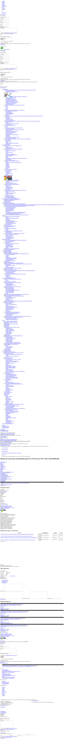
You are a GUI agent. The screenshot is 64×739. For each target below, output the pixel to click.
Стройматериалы (5, 669)
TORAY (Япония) (9, 232)
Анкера (7, 217)
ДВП (7, 107)
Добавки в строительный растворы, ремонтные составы (15, 129)
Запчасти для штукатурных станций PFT (12, 405)
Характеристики (3, 476)
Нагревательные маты (9, 314)
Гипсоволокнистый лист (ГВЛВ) (11, 99)
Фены (7, 419)
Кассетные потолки (9, 186)
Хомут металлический (9, 346)
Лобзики (7, 414)
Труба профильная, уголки (10, 120)
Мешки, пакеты (8, 365)
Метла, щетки (8, 398)
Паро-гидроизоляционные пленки (11, 221)
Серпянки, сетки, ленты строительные (12, 102)
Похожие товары (3, 478)
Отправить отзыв (3, 599)
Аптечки (7, 384)
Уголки (7, 194)
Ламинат (7, 164)
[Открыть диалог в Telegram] (7, 49)
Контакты (3, 9)
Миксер (7, 415)
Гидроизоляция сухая (9, 241)
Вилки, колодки (8, 275)
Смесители (8, 310)
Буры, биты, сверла (9, 360)
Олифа (7, 156)
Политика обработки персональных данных (38, 704)
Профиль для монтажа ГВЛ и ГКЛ (11, 101)
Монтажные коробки (9, 259)
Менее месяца (4, 581)
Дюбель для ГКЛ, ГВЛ (9, 329)
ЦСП (7, 105)
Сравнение (7, 608)
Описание (2, 475)
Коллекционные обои (9, 175)
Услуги (3, 3)
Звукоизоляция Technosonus (10, 90)
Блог (1, 438)
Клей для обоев (8, 170)
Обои (7, 174)
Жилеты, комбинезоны (9, 385)
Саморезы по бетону (9, 341)
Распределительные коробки (10, 260)
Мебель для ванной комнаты (10, 307)
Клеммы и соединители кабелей (11, 257)
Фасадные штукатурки (9, 238)
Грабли (7, 395)
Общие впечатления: (26, 598)
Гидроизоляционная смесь (10, 128)
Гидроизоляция (8, 159)
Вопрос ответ (4, 6)
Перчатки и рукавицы (9, 389)
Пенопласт (7, 211)
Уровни (7, 356)
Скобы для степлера (9, 370)
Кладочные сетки (9, 117)
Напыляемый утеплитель (10, 210)
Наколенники (8, 388)
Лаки (7, 153)
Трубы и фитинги (9, 285)
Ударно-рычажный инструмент (11, 375)
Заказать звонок (2, 14)
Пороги (7, 168)
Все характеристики (3, 492)
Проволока (8, 118)
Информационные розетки (10, 265)
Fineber (7, 227)
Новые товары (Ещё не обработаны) (8, 678)
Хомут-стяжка (8, 348)
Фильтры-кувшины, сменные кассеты (12, 319)
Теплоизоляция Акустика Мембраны (8, 672)
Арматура (7, 116)
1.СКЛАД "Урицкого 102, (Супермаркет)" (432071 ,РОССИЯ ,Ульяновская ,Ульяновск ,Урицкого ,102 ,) (17, 534)
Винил (7, 161)
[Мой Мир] (3, 510)
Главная (3, 1)
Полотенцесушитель (9, 298)
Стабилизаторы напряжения (10, 273)
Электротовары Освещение (6, 674)
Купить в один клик (11, 729)
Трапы (7, 293)
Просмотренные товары (4, 663)
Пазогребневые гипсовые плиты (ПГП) (12, 123)
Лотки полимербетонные (10, 113)
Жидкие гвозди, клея (9, 182)
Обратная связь (2, 711)
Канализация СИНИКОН (10, 290)
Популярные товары (5, 682)
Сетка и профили (9, 236)
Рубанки (7, 418)
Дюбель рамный (8, 331)
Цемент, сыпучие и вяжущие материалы (12, 134)
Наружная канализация (9, 291)
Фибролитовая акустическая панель (11, 91)
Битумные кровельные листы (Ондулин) (12, 243)
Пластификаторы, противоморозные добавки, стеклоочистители (16, 158)
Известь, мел (8, 140)
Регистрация (4, 12)
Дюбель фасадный (9, 333)
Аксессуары (2, 477)
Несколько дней (4, 580)
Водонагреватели (9, 296)
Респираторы (8, 390)
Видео (1, 481)
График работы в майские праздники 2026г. (7, 434)
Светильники (8, 189)
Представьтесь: (50, 598)
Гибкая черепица (8, 245)
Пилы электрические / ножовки (11, 417)
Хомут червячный (9, 347)
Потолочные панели (9, 188)
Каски (7, 387)
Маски (7, 381)
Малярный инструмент (9, 373)
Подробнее (2, 607)
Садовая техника (8, 422)
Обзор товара (2, 472)
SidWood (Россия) (9, 231)
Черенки (7, 402)
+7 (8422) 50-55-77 (3, 712)
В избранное (2, 609)
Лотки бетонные (8, 111)
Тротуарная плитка (9, 124)
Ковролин (7, 163)
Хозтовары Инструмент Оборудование (8, 677)
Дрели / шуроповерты (9, 410)
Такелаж (7, 400)
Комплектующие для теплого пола (11, 313)
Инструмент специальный (10, 406)
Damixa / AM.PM (8, 303)
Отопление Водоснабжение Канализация (8, 675)
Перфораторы (8, 416)
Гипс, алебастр (8, 139)
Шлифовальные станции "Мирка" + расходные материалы (15, 408)
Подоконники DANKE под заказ (11, 197)
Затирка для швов (9, 130)
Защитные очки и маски (10, 386)
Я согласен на (9, 32)
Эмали (7, 151)
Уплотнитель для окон (9, 195)
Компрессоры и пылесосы (10, 412)
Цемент (7, 142)
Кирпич (7, 122)
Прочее (7, 368)
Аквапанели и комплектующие (11, 97)
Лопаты (7, 397)
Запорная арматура (9, 283)
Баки (7, 279)
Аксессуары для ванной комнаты (11, 304)
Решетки (7, 115)
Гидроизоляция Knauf (9, 98)
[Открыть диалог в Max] (5, 49)
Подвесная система (9, 187)
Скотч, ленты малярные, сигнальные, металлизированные (15, 371)
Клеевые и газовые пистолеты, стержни (12, 411)
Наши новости (2, 429)
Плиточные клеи (8, 133)
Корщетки (7, 362)
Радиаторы (7, 299)
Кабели (7, 256)
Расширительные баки (9, 300)
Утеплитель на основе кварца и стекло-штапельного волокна (16, 212)
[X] (4, 510)
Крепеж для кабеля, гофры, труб (11, 258)
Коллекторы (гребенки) (9, 284)
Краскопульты (8, 413)
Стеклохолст (8, 172)
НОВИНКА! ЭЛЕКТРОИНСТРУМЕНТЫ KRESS (8, 440)
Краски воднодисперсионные (11, 150)
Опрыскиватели (8, 399)
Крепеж (3, 676)
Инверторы (8, 380)
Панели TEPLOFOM (9, 209)
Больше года (4, 582)
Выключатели (8, 264)
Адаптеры (7, 274)
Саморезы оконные (9, 340)
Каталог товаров (3, 87)
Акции (3, 2)
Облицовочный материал (10, 220)
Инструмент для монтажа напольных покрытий (13, 162)
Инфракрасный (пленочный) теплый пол (12, 312)
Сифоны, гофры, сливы (10, 292)
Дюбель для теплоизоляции (10, 330)
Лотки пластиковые (9, 112)
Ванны (7, 305)
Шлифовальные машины (10, 421)
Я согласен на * (9, 728)
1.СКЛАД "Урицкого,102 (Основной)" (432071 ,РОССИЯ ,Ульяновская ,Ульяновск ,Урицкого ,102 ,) (17, 536)
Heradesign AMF (8, 185)
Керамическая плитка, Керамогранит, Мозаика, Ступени (11, 671)
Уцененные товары (5, 427)
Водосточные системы (9, 244)
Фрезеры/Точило (8, 420)
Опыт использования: (3, 578)
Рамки (7, 266)
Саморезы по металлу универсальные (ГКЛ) (13, 342)
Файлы (1, 480)
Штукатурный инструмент (10, 376)
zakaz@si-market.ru (36, 700)
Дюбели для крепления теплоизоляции (12, 218)
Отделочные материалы (6, 670)
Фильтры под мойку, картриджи (11, 318)
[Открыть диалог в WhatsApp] (1, 49)
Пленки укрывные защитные (10, 367)
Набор (1, 473)
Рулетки (7, 355)
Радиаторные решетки (9, 193)
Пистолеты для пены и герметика (11, 183)
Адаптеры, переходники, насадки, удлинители (13, 359)
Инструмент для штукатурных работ (12, 131)
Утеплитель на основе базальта (11, 207)
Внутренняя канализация (10, 289)
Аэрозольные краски (9, 152)
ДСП (7, 108)
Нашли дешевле (8, 506)
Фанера (7, 109)
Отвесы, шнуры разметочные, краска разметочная (14, 354)
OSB (6, 106)
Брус (6, 126)
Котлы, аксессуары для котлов (11, 297)
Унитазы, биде (8, 311)
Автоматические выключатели (11, 271)
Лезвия (7, 364)
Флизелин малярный (9, 173)
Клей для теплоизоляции (10, 208)
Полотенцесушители (9, 308)
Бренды (3, 4)
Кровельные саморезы (9, 337)
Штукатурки (8, 136)
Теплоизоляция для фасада (10, 237)
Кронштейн (8, 219)
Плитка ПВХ (8, 166)
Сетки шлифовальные (9, 369)
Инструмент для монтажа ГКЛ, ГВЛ (12, 100)
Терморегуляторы (9, 315)
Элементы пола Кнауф (9, 104)
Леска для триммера (9, 396)
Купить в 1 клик (9, 505)
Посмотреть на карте (4, 705)
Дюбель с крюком (9, 332)
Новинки (3, 425)
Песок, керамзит (8, 141)
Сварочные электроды (9, 382)
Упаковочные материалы (10, 401)
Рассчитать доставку (11, 507)
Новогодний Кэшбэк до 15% (5, 445)
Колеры (7, 157)
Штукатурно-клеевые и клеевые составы (12, 137)
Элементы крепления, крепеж (11, 103)
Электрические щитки (9, 272)
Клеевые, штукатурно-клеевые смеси (12, 234)
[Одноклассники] (2, 510)
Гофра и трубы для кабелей (10, 254)
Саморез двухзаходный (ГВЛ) (10, 338)
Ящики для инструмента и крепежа (11, 377)
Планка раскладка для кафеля (10, 192)
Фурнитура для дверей (9, 148)
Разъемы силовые (9, 277)
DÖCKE (7, 229)
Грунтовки (7, 149)
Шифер (7, 247)
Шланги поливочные (9, 403)
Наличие (1, 479)
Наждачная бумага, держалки (10, 366)
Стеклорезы (8, 378)
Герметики (7, 181)
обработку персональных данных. (11, 32)
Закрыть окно (2, 44)
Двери (7, 146)
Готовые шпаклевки (9, 155)
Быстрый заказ (2, 642)
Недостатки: (2, 598)
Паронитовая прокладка (10, 222)
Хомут (7, 345)
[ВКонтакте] (0, 510)
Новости (3, 693)
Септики (7, 280)
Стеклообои (8, 171)
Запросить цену (8, 737)
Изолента (7, 255)
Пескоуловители (8, 114)
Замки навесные (8, 147)
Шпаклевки (8, 135)
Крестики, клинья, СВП (10, 363)
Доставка (3, 5)
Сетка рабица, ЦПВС (9, 119)
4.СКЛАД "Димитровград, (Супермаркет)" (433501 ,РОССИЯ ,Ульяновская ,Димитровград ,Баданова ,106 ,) (18, 539)
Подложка (7, 167)
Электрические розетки (10, 267)
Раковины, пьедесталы (9, 309)
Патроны (7, 276)
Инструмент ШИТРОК (9, 407)
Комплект (2, 474)
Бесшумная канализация (10, 288)
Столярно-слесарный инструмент (11, 374)
